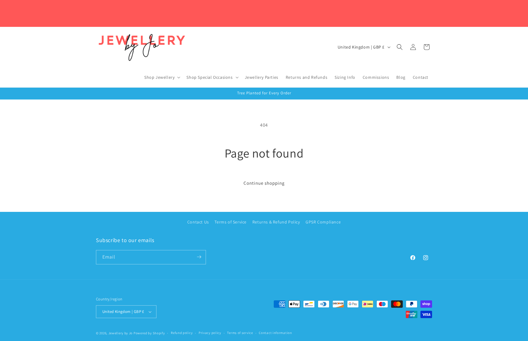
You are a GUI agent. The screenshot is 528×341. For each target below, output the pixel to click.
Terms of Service (231, 222)
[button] (162, 77)
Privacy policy (210, 333)
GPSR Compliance (323, 222)
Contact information (275, 333)
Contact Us (198, 222)
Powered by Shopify (149, 333)
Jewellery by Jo (120, 333)
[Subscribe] (199, 257)
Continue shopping (264, 183)
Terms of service (240, 333)
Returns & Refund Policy (276, 222)
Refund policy (182, 333)
